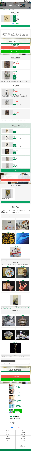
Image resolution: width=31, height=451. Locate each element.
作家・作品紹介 (23, 438)
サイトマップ (23, 448)
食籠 (5, 308)
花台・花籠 (13, 307)
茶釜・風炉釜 (22, 307)
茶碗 (16, 307)
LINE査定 (8, 436)
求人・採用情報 (23, 440)
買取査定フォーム (23, 434)
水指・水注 (19, 307)
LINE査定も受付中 (15, 51)
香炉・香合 (28, 307)
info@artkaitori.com (14, 423)
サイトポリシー (8, 448)
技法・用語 (7, 434)
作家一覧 (23, 430)
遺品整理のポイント (7, 442)
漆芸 (9, 308)
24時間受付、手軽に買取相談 (15, 46)
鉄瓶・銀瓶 (7, 307)
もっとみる (15, 170)
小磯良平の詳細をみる (15, 25)
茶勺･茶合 (4, 308)
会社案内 (8, 440)
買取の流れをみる (15, 179)
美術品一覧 (7, 432)
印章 (10, 308)
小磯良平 (17, 15)
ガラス (7, 308)
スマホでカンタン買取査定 (15, 50)
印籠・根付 (10, 307)
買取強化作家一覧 (8, 438)
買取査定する (16, 48)
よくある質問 (23, 432)
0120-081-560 (13, 422)
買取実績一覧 (23, 436)
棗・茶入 (25, 307)
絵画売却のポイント (23, 442)
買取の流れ (7, 430)
